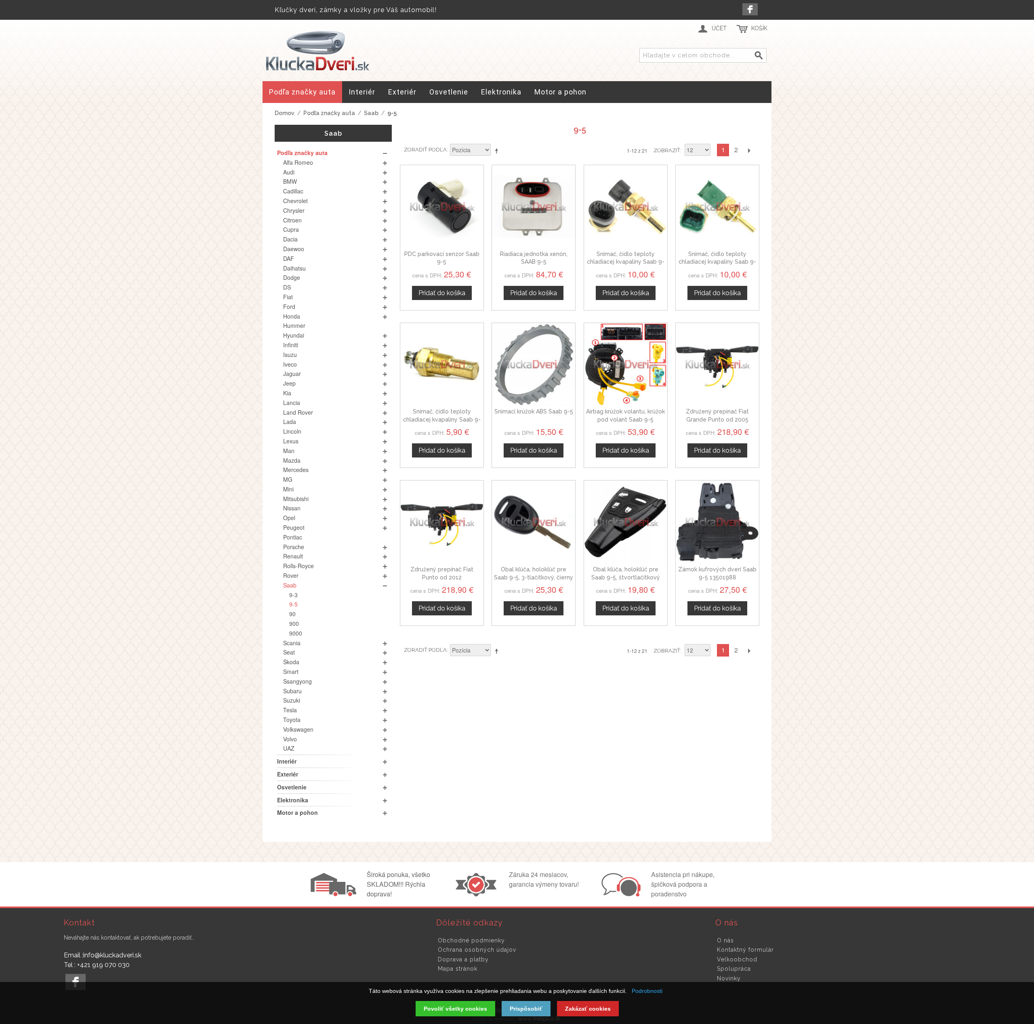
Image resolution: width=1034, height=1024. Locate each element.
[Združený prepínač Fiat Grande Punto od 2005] (717, 364)
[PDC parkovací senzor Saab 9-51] (441, 206)
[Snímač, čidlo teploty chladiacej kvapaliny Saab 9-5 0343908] (441, 364)
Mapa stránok (457, 968)
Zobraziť (667, 150)
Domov (284, 113)
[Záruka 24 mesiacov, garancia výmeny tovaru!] (477, 894)
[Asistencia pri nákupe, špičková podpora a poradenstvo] (620, 894)
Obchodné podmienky (471, 940)
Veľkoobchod (737, 959)
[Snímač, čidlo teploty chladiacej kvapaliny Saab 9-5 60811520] (625, 206)
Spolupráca (734, 968)
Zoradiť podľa (425, 150)
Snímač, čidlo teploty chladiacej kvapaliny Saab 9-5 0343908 (442, 419)
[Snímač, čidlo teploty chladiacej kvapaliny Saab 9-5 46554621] (717, 206)
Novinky (729, 978)
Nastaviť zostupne (498, 151)
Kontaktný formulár (745, 949)
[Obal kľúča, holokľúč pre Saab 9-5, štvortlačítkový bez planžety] (625, 522)
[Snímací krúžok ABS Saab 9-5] (533, 364)
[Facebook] (750, 9)
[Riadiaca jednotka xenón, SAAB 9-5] (533, 206)
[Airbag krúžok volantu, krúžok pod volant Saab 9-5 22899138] (625, 364)
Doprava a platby (463, 959)
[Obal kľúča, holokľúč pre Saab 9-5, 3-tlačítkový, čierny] (533, 522)
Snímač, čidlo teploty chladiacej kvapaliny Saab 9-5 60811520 (625, 262)
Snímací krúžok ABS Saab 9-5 (533, 411)
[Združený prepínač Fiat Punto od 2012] (441, 522)
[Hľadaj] (759, 55)
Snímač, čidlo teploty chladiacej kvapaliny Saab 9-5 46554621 (717, 262)
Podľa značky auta (329, 113)
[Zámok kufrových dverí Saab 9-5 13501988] (717, 522)
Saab (371, 113)
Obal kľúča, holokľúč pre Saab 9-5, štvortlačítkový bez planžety (625, 577)
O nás (725, 940)
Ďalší (749, 150)
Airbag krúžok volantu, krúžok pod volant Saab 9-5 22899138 (625, 419)
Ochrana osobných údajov (477, 949)
